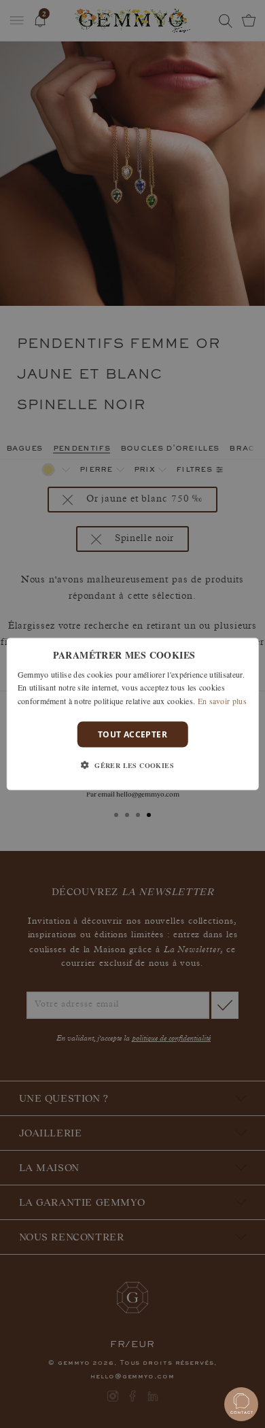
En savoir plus (222, 700)
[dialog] (133, 714)
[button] (132, 765)
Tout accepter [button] (132, 734)
